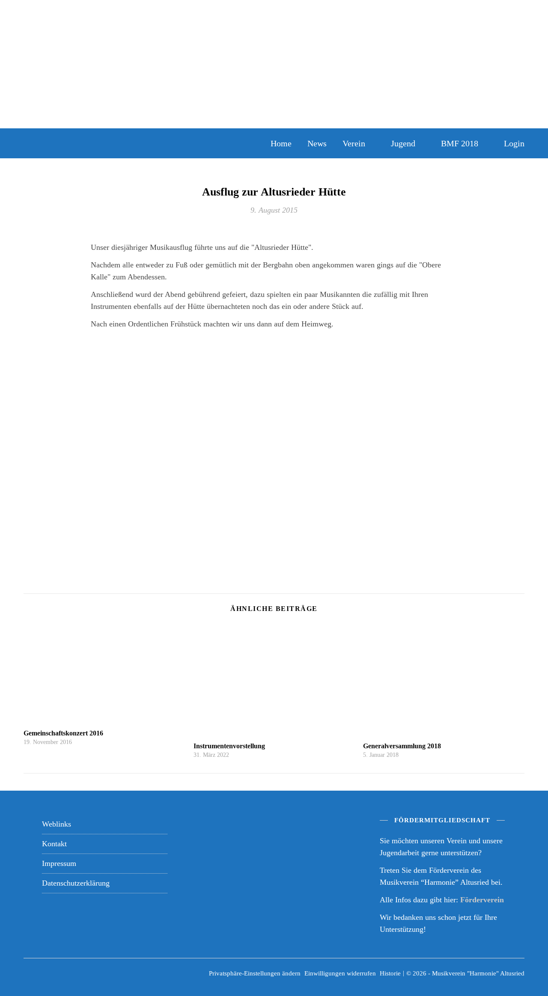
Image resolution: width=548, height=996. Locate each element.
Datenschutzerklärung (76, 883)
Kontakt (54, 843)
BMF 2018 (459, 143)
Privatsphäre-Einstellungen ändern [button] (255, 973)
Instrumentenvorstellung (229, 746)
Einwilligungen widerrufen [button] (340, 973)
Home (281, 143)
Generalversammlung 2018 (402, 746)
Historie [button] (390, 973)
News (317, 143)
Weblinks (56, 824)
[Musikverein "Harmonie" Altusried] (124, 143)
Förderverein (482, 899)
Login (514, 143)
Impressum (59, 863)
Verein (353, 143)
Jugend (403, 143)
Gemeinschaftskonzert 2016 (63, 733)
